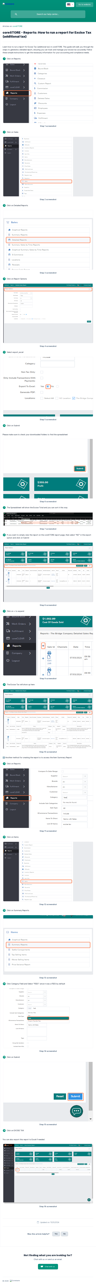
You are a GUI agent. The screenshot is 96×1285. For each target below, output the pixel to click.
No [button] (64, 1234)
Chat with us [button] (50, 1267)
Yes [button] (56, 1234)
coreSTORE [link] (17, 26)
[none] (8, 4)
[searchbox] (48, 14)
